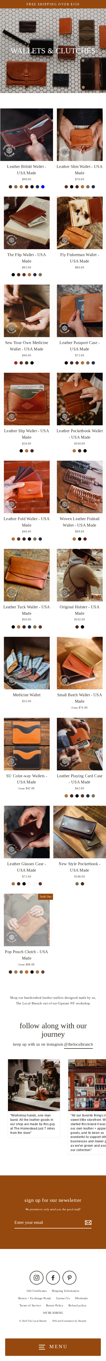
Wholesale (81, 1298)
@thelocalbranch (78, 1044)
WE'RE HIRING (53, 1312)
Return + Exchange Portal (34, 1298)
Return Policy (54, 1305)
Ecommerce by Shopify (74, 1321)
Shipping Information (65, 1290)
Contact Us (63, 1298)
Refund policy (77, 1305)
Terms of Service (30, 1305)
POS (54, 1321)
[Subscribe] (87, 1222)
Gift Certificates (37, 1290)
